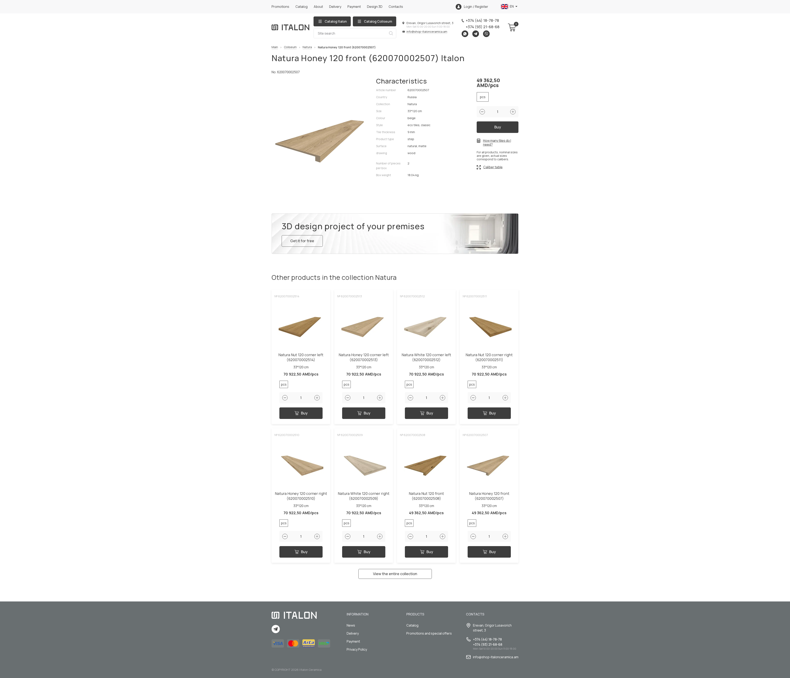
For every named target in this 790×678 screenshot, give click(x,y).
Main (275, 47)
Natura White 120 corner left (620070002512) (426, 357)
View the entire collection (395, 573)
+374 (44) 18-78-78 (482, 20)
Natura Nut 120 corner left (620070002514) (300, 357)
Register (481, 7)
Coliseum (290, 47)
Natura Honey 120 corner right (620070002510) (301, 496)
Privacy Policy (357, 649)
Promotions (280, 6)
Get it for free (302, 240)
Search (391, 33)
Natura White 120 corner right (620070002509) (363, 496)
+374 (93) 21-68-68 (483, 26)
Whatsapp (465, 33)
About (318, 6)
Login (468, 7)
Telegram (475, 33)
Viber (486, 33)
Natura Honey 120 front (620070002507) (489, 496)
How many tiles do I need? (497, 143)
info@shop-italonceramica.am (427, 32)
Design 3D (374, 6)
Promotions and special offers (429, 633)
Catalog (301, 6)
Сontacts (396, 6)
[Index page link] (290, 27)
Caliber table (493, 167)
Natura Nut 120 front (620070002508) (426, 496)
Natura (307, 47)
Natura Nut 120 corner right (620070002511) (489, 357)
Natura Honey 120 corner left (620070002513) (364, 357)
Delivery (335, 6)
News (351, 625)
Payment (354, 6)
